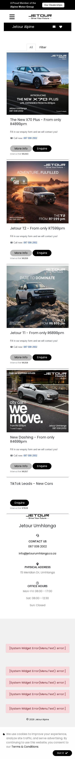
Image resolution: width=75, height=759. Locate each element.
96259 (25, 258)
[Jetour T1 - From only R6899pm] (38, 296)
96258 (25, 362)
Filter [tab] (42, 47)
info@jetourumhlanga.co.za (37, 553)
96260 (25, 153)
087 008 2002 (30, 138)
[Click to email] (54, 27)
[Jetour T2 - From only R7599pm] (38, 192)
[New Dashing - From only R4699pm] (38, 401)
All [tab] (31, 47)
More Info (21, 149)
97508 (25, 508)
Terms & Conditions (25, 747)
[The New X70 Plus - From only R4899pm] (38, 83)
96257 (25, 471)
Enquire (42, 149)
